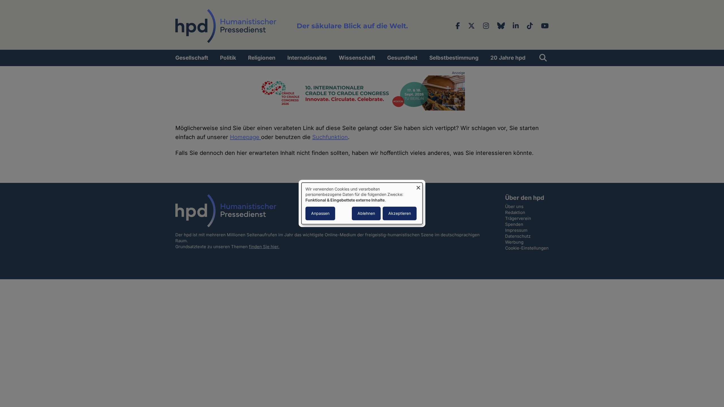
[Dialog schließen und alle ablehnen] (418, 186)
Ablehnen (366, 213)
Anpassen (320, 213)
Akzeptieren (399, 213)
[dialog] (362, 203)
